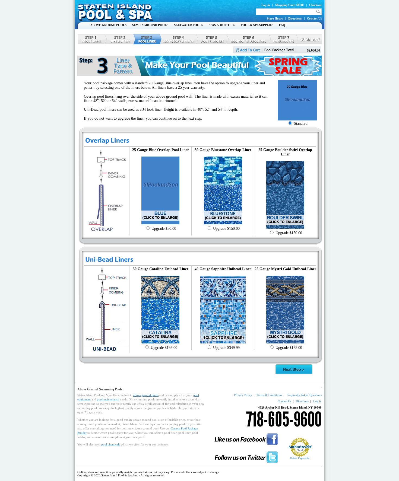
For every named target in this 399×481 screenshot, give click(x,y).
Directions (295, 18)
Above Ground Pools (108, 25)
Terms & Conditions (269, 395)
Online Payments (299, 458)
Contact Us (314, 18)
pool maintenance (108, 399)
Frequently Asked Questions (304, 395)
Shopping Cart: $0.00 (289, 5)
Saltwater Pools (188, 25)
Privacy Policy (243, 395)
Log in (265, 5)
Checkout (315, 5)
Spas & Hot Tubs (222, 25)
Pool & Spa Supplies (257, 25)
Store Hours (275, 18)
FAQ (282, 25)
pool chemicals (110, 444)
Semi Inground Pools (150, 25)
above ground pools (146, 395)
